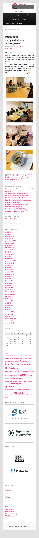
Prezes (25, 381)
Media (7, 19)
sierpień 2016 (9, 323)
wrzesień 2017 (9, 296)
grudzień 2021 (9, 234)
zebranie (16, 180)
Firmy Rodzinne (12, 364)
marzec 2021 (9, 239)
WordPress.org (10, 516)
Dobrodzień (16, 361)
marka (32, 371)
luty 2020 (8, 252)
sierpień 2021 (9, 236)
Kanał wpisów (9, 511)
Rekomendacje (10, 23)
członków (8, 361)
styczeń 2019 (9, 272)
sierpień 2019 (9, 263)
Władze (24, 19)
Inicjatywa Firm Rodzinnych (12, 371)
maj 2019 (8, 267)
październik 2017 (10, 294)
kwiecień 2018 (9, 281)
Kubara (28, 371)
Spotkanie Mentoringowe (21, 387)
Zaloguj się (8, 509)
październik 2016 (10, 319)
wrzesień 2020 (9, 243)
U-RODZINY (8, 389)
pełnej (21, 378)
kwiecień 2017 (9, 305)
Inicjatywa (22, 176)
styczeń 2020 (9, 254)
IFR (30, 19)
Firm (14, 176)
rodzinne (7, 384)
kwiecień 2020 (9, 248)
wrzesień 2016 (9, 321)
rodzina (30, 381)
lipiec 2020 (8, 245)
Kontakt (19, 23)
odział (17, 378)
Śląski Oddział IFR (28, 174)
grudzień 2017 (9, 290)
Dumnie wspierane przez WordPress (19, 526)
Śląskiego (25, 394)
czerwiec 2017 (9, 301)
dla (12, 361)
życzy (6, 397)
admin (10, 49)
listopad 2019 (9, 259)
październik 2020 (10, 241)
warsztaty (14, 389)
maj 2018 (8, 278)
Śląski (7, 180)
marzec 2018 (9, 283)
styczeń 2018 (9, 287)
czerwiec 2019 (9, 265)
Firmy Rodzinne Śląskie (26, 364)
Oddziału (30, 375)
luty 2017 (8, 310)
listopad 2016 (9, 316)
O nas (28, 15)
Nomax (27, 176)
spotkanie (9, 386)
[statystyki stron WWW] (8, 490)
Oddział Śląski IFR (10, 378)
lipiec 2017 (8, 298)
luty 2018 (8, 285)
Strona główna (10, 15)
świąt (30, 394)
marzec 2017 (9, 307)
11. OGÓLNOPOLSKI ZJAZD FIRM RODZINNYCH (18, 356)
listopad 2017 (9, 292)
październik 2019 (10, 261)
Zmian (12, 394)
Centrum (21, 358)
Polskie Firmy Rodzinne (11, 381)
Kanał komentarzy (11, 514)
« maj (10, 348)
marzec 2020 (9, 250)
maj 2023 (8, 232)
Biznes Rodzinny (14, 358)
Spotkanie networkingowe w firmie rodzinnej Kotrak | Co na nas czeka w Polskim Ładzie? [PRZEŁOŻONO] (17, 195)
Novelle (11, 375)
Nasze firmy (15, 19)
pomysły (13, 178)
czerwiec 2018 (9, 276)
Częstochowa (28, 358)
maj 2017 (8, 303)
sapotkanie (27, 178)
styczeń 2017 (9, 312)
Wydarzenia (20, 15)
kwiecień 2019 (9, 270)
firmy (25, 361)
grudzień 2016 (9, 314)
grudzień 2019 (9, 256)
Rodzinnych (19, 178)
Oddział (7, 178)
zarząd (12, 180)
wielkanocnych (22, 389)
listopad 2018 (9, 274)
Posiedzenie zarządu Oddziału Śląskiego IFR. (14, 40)
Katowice (23, 371)
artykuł (7, 358)
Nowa (15, 375)
